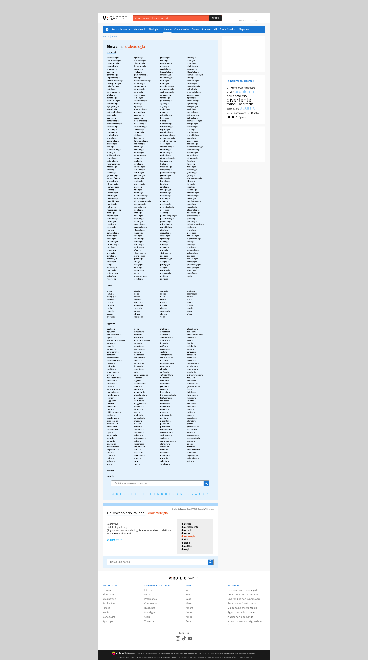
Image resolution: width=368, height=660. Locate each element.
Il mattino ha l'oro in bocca (242, 603)
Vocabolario (140, 29)
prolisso (241, 96)
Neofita (107, 612)
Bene (188, 621)
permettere (233, 108)
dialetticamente (189, 526)
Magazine (244, 29)
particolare (240, 113)
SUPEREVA (251, 653)
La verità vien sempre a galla (243, 590)
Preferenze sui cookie (162, 657)
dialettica (186, 523)
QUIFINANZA (229, 653)
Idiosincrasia (109, 598)
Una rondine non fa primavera (244, 598)
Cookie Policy (147, 657)
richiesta (250, 87)
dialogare (186, 545)
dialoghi (185, 549)
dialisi (184, 539)
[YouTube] (190, 638)
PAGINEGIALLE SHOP (167, 653)
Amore (189, 607)
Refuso (106, 607)
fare (249, 112)
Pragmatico (150, 598)
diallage (185, 542)
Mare (188, 603)
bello (256, 113)
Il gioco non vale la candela (242, 612)
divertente (239, 99)
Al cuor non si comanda (240, 616)
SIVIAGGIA (219, 653)
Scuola (195, 29)
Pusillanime (109, 603)
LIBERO (133, 653)
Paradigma (150, 612)
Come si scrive (181, 29)
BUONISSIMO (240, 653)
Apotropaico (109, 621)
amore (233, 117)
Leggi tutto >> (114, 539)
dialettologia (188, 536)
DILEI (212, 653)
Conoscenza (150, 603)
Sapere (118, 18)
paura (243, 117)
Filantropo (108, 594)
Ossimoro (108, 590)
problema (244, 91)
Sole (188, 594)
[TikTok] (184, 638)
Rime (114, 36)
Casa (188, 598)
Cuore (189, 612)
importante (239, 87)
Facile (147, 594)
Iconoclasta (109, 616)
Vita (188, 590)
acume (247, 107)
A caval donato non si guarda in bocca (245, 623)
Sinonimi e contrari (121, 29)
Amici (189, 616)
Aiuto (174, 657)
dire (230, 87)
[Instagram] (178, 638)
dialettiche (187, 530)
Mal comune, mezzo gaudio (242, 607)
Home (107, 29)
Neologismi (155, 29)
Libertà (148, 590)
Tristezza (149, 621)
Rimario (167, 29)
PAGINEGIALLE (151, 653)
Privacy (138, 657)
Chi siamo (120, 657)
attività (230, 92)
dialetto (185, 533)
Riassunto (149, 607)
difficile (248, 104)
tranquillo (234, 103)
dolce (230, 96)
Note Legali (130, 657)
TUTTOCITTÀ (204, 653)
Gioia (147, 616)
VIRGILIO (140, 653)
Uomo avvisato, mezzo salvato (244, 594)
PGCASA (179, 653)
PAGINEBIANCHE (190, 653)
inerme (230, 113)
